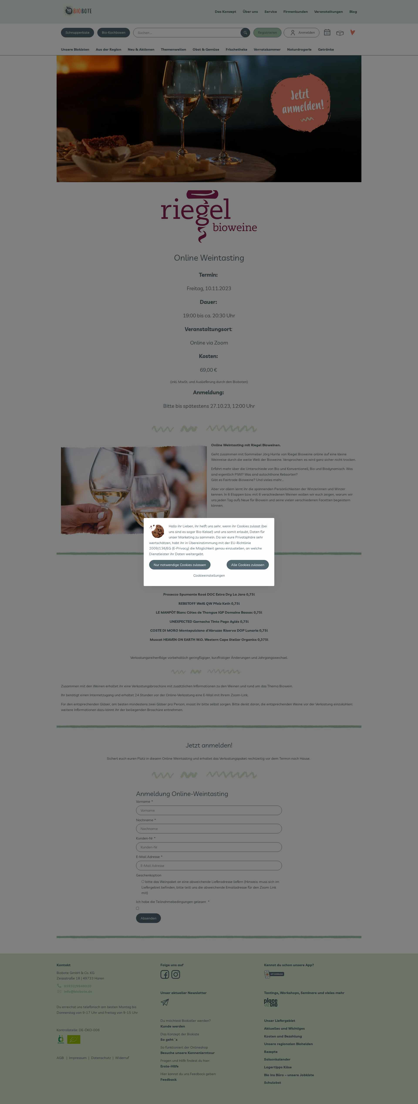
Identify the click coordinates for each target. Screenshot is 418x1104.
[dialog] (209, 552)
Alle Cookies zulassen (247, 565)
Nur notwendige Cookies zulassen (180, 565)
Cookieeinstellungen (209, 575)
